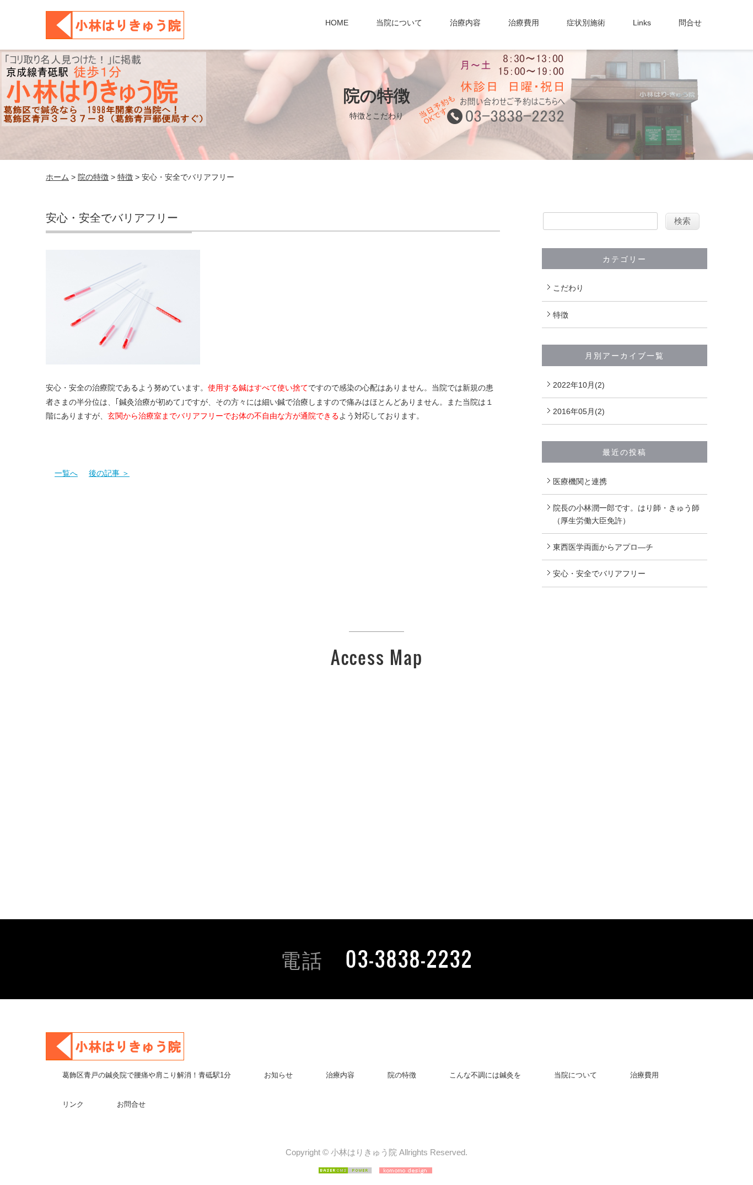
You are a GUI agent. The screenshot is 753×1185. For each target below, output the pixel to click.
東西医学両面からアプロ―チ (603, 547)
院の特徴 (93, 177)
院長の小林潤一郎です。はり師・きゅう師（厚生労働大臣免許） (626, 513)
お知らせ (278, 1075)
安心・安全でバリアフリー (599, 573)
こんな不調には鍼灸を (485, 1075)
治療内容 (465, 22)
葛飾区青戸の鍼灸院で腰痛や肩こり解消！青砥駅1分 (146, 1075)
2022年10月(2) (579, 384)
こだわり (568, 287)
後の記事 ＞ (109, 473)
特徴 (125, 177)
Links (642, 22)
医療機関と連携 (580, 481)
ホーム (57, 177)
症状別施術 (586, 22)
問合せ (690, 22)
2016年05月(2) (579, 411)
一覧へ (66, 473)
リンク (73, 1104)
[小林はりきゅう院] (115, 33)
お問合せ (131, 1104)
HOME (336, 22)
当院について (399, 22)
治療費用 (523, 22)
